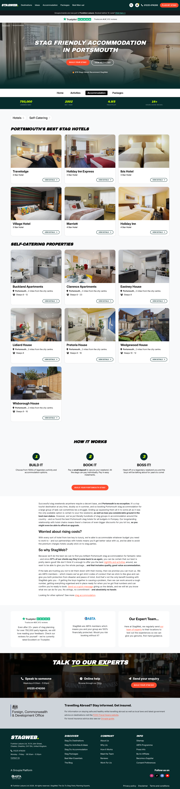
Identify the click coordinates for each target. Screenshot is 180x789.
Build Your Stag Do (144, 685)
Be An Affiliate (142, 754)
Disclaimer (143, 786)
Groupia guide (107, 718)
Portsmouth (6, 25)
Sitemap (140, 740)
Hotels (18, 118)
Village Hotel (21, 223)
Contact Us (15, 758)
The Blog (69, 762)
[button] (137, 5)
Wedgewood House (134, 345)
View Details (50, 180)
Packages (64, 5)
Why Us (104, 745)
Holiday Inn (128, 223)
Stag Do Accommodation (76, 749)
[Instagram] (152, 775)
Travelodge (21, 171)
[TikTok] (157, 775)
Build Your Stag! (78, 62)
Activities (75, 92)
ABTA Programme (144, 745)
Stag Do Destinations (74, 740)
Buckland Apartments (28, 286)
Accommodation (50, 5)
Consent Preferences (146, 762)
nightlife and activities (114, 562)
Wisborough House (26, 403)
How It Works (106, 749)
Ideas (37, 5)
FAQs (99, 683)
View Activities (103, 62)
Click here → (120, 13)
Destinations (26, 5)
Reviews (104, 758)
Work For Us (106, 762)
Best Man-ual (78, 5)
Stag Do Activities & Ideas (76, 745)
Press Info (140, 749)
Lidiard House (22, 345)
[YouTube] (167, 775)
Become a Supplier (145, 758)
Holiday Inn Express (80, 171)
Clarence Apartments (81, 286)
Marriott (72, 223)
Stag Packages (71, 754)
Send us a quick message (80, 586)
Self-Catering (39, 118)
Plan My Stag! (169, 5)
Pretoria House (77, 345)
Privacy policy (129, 786)
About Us (104, 740)
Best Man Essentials (73, 758)
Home (60, 92)
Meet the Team (107, 754)
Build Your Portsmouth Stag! (90, 487)
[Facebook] (162, 775)
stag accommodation (85, 595)
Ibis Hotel (126, 171)
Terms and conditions (159, 786)
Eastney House (130, 286)
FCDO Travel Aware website (105, 715)
